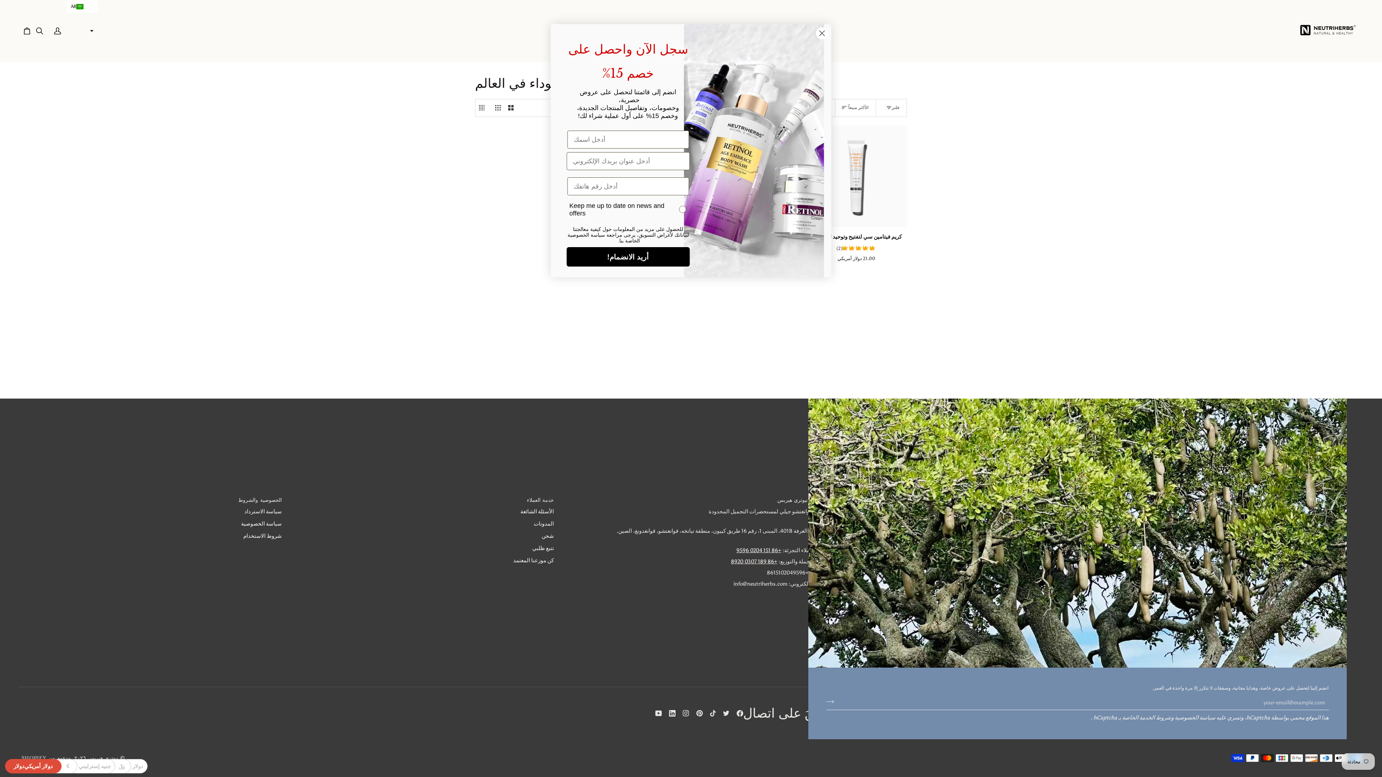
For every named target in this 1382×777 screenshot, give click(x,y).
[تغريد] (726, 713)
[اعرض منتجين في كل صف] (511, 108)
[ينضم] (832, 701)
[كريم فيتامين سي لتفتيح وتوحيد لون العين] (856, 176)
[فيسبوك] (740, 713)
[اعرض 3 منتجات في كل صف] (498, 108)
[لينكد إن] (672, 713)
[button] (82, 6)
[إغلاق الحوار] (822, 33)
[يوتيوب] (658, 713)
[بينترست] (699, 713)
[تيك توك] (713, 713)
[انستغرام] (686, 713)
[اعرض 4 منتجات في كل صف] (483, 108)
